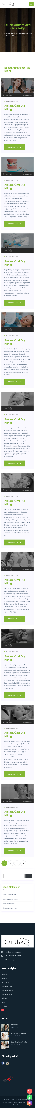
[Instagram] (29, 1103)
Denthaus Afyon (7, 994)
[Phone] (29, 1091)
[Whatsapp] (29, 1097)
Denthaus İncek (7, 986)
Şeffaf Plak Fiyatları (9, 903)
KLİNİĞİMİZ (5, 982)
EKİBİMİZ (4, 998)
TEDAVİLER (5, 978)
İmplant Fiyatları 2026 (10, 908)
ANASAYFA (4, 974)
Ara (4, 872)
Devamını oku (14, 147)
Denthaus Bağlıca (7, 990)
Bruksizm (6, 890)
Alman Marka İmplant (10, 894)
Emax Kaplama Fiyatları (10, 899)
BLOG (3, 1002)
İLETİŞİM (4, 1006)
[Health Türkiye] (7, 1079)
